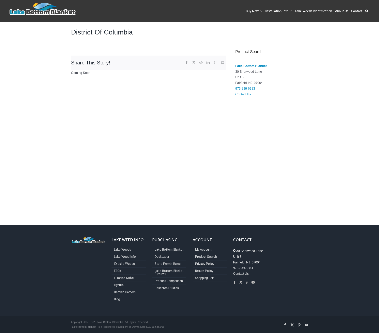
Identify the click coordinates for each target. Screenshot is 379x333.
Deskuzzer (162, 256)
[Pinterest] (215, 63)
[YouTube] (253, 282)
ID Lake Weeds (124, 263)
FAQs (117, 271)
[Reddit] (201, 63)
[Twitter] (240, 282)
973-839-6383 (245, 88)
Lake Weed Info (125, 256)
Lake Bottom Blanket (251, 66)
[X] (193, 63)
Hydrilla (119, 285)
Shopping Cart (204, 278)
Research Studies (167, 288)
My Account (203, 249)
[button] (366, 11)
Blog (117, 299)
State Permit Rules (168, 263)
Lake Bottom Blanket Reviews (169, 272)
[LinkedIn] (208, 63)
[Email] (222, 63)
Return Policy (204, 271)
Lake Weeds (122, 249)
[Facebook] (186, 63)
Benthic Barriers (125, 292)
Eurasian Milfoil (124, 278)
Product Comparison (169, 281)
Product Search (206, 256)
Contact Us (243, 94)
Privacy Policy (204, 263)
